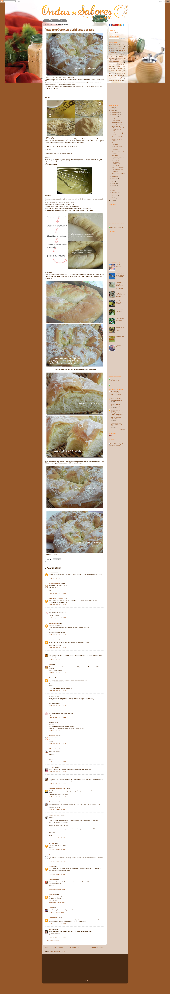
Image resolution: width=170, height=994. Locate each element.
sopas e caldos (121, 73)
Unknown (52, 677)
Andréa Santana (53, 639)
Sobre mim (54, 21)
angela (51, 907)
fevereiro (115, 192)
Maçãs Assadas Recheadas (116, 119)
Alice (50, 664)
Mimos (110, 64)
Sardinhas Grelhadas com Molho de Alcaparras (117, 393)
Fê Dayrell (52, 767)
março (114, 190)
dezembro (115, 112)
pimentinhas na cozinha (56, 598)
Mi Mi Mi (51, 572)
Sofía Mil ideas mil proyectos (57, 788)
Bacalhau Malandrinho (118, 136)
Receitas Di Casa (115, 70)
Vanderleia (52, 894)
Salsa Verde (52, 879)
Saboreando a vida (114, 72)
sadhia (51, 866)
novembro (115, 114)
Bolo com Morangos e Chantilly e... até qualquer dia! (120, 294)
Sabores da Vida (116, 423)
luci (50, 711)
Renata (51, 855)
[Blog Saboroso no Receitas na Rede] (117, 380)
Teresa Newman (53, 917)
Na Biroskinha (115, 391)
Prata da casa (53, 735)
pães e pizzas (57, 561)
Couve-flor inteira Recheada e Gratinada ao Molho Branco (120, 285)
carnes (111, 55)
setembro (115, 176)
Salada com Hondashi (119, 310)
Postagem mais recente (54, 947)
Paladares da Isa (54, 749)
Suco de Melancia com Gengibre (118, 143)
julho (113, 181)
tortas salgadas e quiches (117, 77)
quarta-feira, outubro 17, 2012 (57, 578)
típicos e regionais (116, 75)
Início (46, 21)
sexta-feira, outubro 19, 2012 (57, 889)
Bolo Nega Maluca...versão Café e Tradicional (118, 157)
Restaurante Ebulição (116, 400)
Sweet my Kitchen (116, 398)
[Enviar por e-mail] (53, 559)
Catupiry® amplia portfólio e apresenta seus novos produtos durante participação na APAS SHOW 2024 (117, 416)
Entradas (111, 63)
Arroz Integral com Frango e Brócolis (117, 123)
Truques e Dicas (118, 78)
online (110, 435)
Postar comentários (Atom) (57, 951)
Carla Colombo (53, 623)
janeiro (114, 195)
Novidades (116, 64)
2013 (112, 108)
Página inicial (75, 947)
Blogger (89, 980)
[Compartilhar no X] (57, 559)
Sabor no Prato (53, 610)
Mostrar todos (122, 429)
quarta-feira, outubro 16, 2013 (57, 923)
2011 (112, 198)
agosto (114, 178)
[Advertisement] (118, 93)
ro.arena (51, 653)
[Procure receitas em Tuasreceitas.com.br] (115, 385)
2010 (112, 200)
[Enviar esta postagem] (50, 559)
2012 (112, 110)
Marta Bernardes (54, 801)
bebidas (111, 48)
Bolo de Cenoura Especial (118, 302)
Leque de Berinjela (118, 346)
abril (113, 188)
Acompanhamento (114, 45)
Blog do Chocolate (54, 815)
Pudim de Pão (120, 336)
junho (114, 183)
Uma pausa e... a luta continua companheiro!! (120, 275)
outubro (114, 117)
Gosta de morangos (116, 405)
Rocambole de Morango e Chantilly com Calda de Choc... (118, 128)
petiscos (120, 68)
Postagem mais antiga (96, 947)
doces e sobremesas (117, 60)
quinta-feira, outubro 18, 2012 (57, 809)
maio (113, 185)
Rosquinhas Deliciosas (118, 173)
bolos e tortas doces (117, 51)
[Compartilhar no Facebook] (58, 559)
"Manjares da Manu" (55, 583)
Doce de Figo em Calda (120, 319)
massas (119, 63)
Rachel (51, 929)
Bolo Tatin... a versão (118, 167)
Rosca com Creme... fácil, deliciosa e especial (70, 30)
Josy (50, 777)
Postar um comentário (53, 940)
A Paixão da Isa (115, 404)
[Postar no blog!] (55, 559)
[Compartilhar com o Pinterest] (60, 559)
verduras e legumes (115, 80)
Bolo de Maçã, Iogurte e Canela (120, 329)
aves (119, 46)
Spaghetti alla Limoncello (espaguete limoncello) (116, 163)
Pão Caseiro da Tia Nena (120, 265)
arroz (110, 46)
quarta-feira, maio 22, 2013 (56, 912)
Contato (63, 21)
